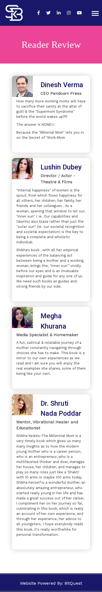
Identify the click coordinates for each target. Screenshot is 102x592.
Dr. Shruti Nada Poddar (61, 409)
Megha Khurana (53, 321)
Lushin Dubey (61, 167)
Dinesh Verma (62, 85)
